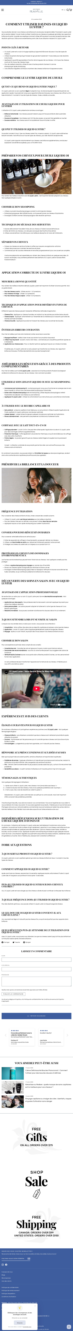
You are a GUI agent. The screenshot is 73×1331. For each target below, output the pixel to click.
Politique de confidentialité (32, 999)
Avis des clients (6, 1281)
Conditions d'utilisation (9, 1296)
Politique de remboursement (11, 1290)
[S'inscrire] (29, 1258)
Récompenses (6, 1278)
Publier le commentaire (13, 994)
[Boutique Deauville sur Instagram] (3, 1265)
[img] (22, 1030)
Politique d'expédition (8, 1293)
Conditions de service (50, 999)
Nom (3, 955)
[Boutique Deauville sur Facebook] (6, 1265)
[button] (63, 10)
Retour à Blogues (38, 1015)
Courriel (6, 965)
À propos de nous (7, 1272)
